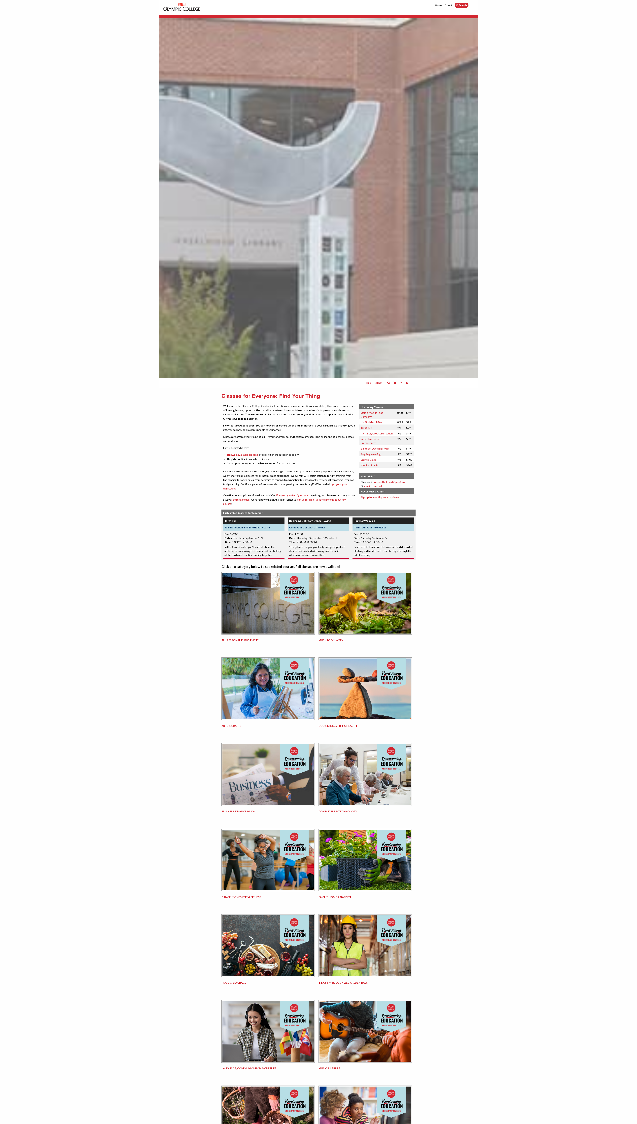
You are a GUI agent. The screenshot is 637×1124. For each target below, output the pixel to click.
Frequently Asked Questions (292, 495)
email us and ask (373, 485)
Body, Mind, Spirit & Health (337, 725)
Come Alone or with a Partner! (307, 527)
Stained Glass (368, 459)
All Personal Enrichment (240, 640)
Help (369, 382)
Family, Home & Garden (334, 897)
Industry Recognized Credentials (343, 982)
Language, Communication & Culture (248, 1068)
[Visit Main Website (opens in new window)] (181, 6)
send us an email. (240, 499)
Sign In (378, 382)
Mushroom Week (330, 640)
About (448, 5)
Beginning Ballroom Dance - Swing (310, 520)
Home (438, 5)
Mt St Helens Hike (371, 422)
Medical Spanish (370, 465)
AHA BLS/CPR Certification (377, 433)
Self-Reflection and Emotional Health (247, 527)
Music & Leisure (329, 1068)
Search (463, 5)
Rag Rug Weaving (371, 454)
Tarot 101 (366, 427)
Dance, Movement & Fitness (241, 897)
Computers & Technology (337, 811)
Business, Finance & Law (238, 811)
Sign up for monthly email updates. (380, 497)
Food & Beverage (233, 982)
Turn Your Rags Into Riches (370, 527)
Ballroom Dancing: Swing (375, 448)
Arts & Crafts (231, 725)
